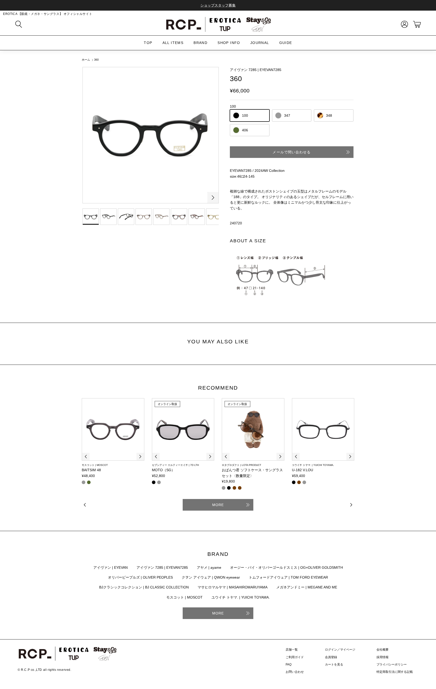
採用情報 (382, 657)
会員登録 (331, 657)
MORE (218, 505)
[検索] (18, 24)
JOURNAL (259, 43)
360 (96, 59)
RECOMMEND (218, 388)
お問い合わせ (295, 672)
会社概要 (382, 649)
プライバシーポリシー (391, 664)
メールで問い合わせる (291, 152)
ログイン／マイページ (340, 649)
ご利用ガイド (295, 657)
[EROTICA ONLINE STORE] (218, 24)
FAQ (288, 664)
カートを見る (334, 664)
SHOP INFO (228, 43)
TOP (148, 43)
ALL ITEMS (173, 43)
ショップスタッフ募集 (218, 5)
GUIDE (285, 43)
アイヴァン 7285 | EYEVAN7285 (255, 70)
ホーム (86, 59)
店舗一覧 (292, 649)
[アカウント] (403, 24)
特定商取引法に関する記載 (394, 672)
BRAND (200, 43)
